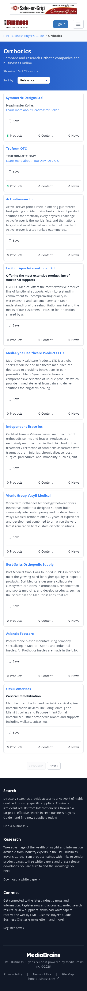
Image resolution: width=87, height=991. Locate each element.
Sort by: (8, 80)
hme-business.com (42, 979)
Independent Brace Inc (24, 426)
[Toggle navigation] (78, 24)
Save (16, 121)
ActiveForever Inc (20, 199)
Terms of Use (42, 974)
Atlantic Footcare (20, 633)
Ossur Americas (18, 689)
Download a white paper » (21, 879)
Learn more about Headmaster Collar (32, 110)
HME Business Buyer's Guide (23, 36)
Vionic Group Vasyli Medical (28, 495)
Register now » (13, 928)
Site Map (67, 974)
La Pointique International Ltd (30, 268)
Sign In (60, 24)
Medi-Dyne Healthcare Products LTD (35, 353)
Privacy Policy (13, 974)
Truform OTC (16, 148)
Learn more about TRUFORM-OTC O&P (33, 161)
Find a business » (15, 826)
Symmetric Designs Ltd (24, 98)
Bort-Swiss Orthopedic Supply (30, 564)
